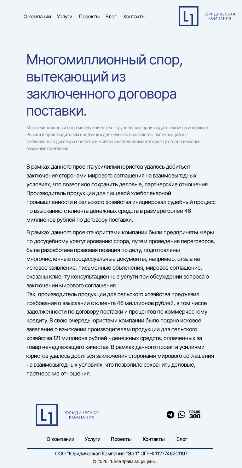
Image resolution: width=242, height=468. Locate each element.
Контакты (134, 16)
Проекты (89, 16)
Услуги (64, 16)
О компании (37, 16)
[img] (194, 414)
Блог (111, 16)
